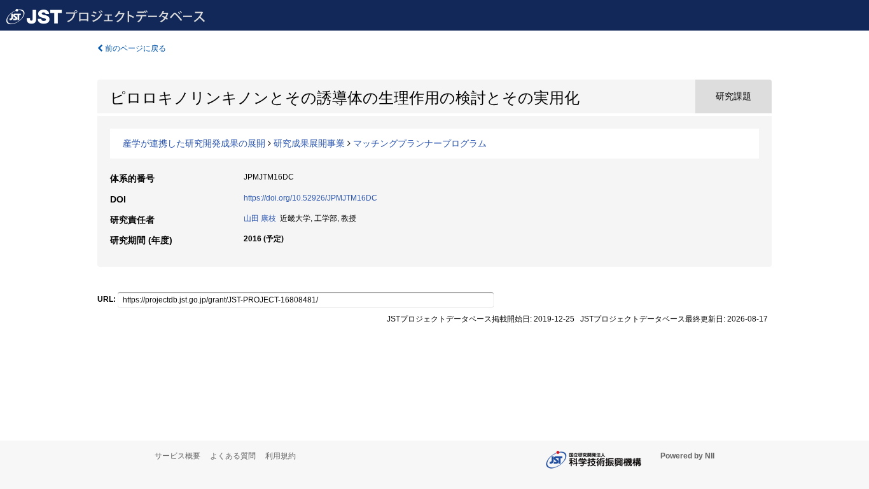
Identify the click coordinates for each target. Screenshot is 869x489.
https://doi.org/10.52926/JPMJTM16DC (310, 198)
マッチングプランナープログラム (420, 143)
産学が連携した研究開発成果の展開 (194, 143)
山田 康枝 (260, 218)
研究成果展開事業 (309, 143)
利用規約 (280, 455)
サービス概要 (177, 455)
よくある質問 (233, 455)
